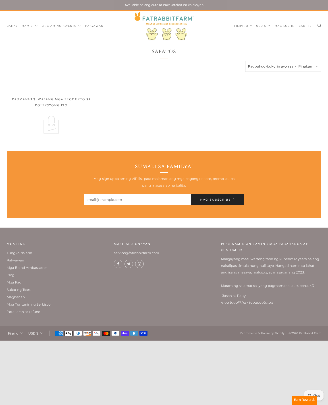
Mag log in (285, 25)
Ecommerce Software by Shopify (262, 333)
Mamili (28, 25)
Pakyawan (94, 25)
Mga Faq (14, 282)
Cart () (306, 25)
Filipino (241, 25)
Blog (10, 275)
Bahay (12, 25)
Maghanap (16, 297)
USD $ (261, 25)
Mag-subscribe (215, 199)
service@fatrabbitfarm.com (136, 253)
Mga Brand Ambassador (27, 267)
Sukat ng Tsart (19, 290)
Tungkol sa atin (19, 253)
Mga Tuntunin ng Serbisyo (28, 304)
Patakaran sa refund (23, 312)
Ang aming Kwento (59, 25)
